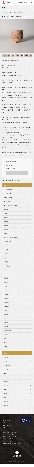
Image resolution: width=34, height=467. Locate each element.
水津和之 (6, 294)
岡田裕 (5, 274)
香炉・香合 (7, 406)
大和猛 (5, 258)
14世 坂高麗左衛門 (8, 197)
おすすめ (6, 357)
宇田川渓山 (7, 266)
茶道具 (5, 393)
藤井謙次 (6, 342)
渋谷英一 (6, 310)
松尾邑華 (6, 282)
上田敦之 (6, 213)
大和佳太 (6, 246)
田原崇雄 (6, 326)
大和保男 (6, 250)
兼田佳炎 (6, 217)
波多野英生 (7, 306)
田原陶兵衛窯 (7, 330)
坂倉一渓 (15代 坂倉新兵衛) (11, 238)
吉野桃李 (6, 233)
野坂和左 (6, 347)
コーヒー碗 (7, 365)
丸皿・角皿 (7, 369)
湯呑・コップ (7, 385)
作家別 (5, 373)
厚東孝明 (6, 229)
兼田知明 (6, 225)
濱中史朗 (6, 314)
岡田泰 (5, 270)
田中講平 (6, 322)
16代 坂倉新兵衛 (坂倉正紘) (11, 205)
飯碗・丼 (6, 402)
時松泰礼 (6, 278)
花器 (5, 389)
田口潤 (5, 334)
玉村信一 (6, 318)
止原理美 (6, 290)
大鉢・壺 (6, 377)
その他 (5, 361)
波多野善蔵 (7, 302)
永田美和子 (7, 298)
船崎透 (5, 338)
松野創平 (6, 286)
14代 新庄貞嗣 (7, 201)
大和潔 (5, 254)
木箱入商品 (7, 381)
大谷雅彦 (6, 262)
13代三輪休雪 (7, 193)
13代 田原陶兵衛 (8, 189)
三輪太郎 (6, 209)
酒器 (5, 398)
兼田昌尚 (6, 221)
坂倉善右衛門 (7, 242)
